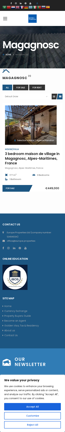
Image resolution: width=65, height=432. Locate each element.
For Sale (20, 87)
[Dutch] (13, 7)
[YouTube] (30, 3)
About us (9, 330)
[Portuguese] (39, 7)
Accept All (32, 406)
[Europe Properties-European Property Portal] (32, 18)
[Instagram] (16, 3)
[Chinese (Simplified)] (9, 7)
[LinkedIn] (21, 3)
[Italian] (35, 7)
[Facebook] (11, 3)
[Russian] (44, 7)
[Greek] (30, 7)
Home (8, 54)
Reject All (32, 424)
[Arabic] (4, 7)
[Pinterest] (25, 3)
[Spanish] (48, 7)
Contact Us (11, 335)
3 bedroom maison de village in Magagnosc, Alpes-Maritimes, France (32, 158)
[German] (26, 7)
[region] (32, 403)
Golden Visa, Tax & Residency (21, 325)
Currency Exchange (15, 311)
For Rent (37, 87)
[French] (22, 7)
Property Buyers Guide (17, 316)
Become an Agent (15, 320)
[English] (18, 7)
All (7, 87)
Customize (32, 415)
